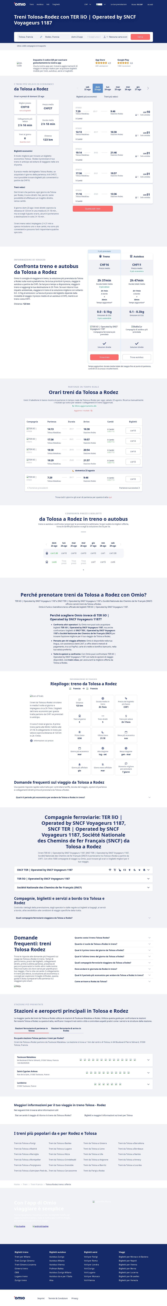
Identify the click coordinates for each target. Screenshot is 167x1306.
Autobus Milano (57, 1260)
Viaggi (122, 1252)
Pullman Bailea (56, 1268)
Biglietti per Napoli (128, 1260)
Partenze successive (128, 488)
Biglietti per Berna (127, 1268)
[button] (78, 37)
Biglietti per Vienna (128, 1264)
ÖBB (17, 1272)
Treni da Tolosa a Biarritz (95, 1165)
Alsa (51, 1280)
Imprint (41, 1298)
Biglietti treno (21, 1252)
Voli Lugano (89, 1272)
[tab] (86, 96)
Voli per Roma (91, 1260)
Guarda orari (25, 142)
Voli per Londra (91, 1264)
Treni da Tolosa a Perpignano (27, 1165)
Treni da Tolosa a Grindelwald (62, 1159)
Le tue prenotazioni (119, 4)
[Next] (148, 88)
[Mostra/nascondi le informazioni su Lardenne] (148, 1084)
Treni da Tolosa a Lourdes (130, 1165)
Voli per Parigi (91, 1256)
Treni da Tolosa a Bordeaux (130, 1148)
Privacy (75, 1298)
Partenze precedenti (38, 488)
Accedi (150, 5)
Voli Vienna (89, 1280)
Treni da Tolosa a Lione (94, 1148)
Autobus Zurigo (56, 1256)
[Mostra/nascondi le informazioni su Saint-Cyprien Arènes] (148, 1072)
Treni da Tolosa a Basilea (60, 1143)
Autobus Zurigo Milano (60, 1272)
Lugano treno (21, 1276)
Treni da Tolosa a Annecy (129, 1159)
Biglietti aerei (90, 1252)
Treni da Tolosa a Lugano (60, 1148)
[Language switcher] (101, 4)
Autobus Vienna (57, 1264)
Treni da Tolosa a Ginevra (95, 1143)
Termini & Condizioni (58, 1298)
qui (110, 497)
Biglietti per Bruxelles (129, 1276)
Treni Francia (37, 1184)
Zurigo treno (21, 1280)
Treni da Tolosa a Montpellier (27, 1159)
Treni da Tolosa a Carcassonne (63, 1170)
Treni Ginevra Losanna (25, 1264)
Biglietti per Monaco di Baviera (133, 1256)
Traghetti (56, 4)
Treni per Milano (22, 1256)
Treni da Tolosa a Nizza (59, 1154)
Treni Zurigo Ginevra (24, 1260)
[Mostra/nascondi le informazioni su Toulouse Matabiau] (148, 1059)
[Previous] (46, 544)
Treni (32, 4)
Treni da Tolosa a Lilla (93, 1154)
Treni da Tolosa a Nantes (129, 1154)
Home (17, 1184)
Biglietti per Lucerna (128, 1272)
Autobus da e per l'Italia (60, 1276)
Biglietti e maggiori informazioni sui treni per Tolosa (108, 1115)
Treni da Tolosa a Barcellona (131, 1143)
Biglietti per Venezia (128, 1280)
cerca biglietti (25, 110)
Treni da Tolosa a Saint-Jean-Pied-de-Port (32, 1170)
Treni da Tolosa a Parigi (24, 1143)
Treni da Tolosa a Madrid (25, 1148)
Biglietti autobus (57, 1252)
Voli (47, 4)
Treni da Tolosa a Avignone (96, 1159)
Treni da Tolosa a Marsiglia (26, 1154)
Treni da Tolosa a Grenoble (61, 1165)
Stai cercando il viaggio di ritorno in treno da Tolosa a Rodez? (43, 1115)
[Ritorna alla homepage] (22, 4)
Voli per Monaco (92, 1276)
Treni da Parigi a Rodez (94, 1170)
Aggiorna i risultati (81, 410)
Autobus (40, 4)
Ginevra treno (21, 1268)
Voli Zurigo (89, 1268)
